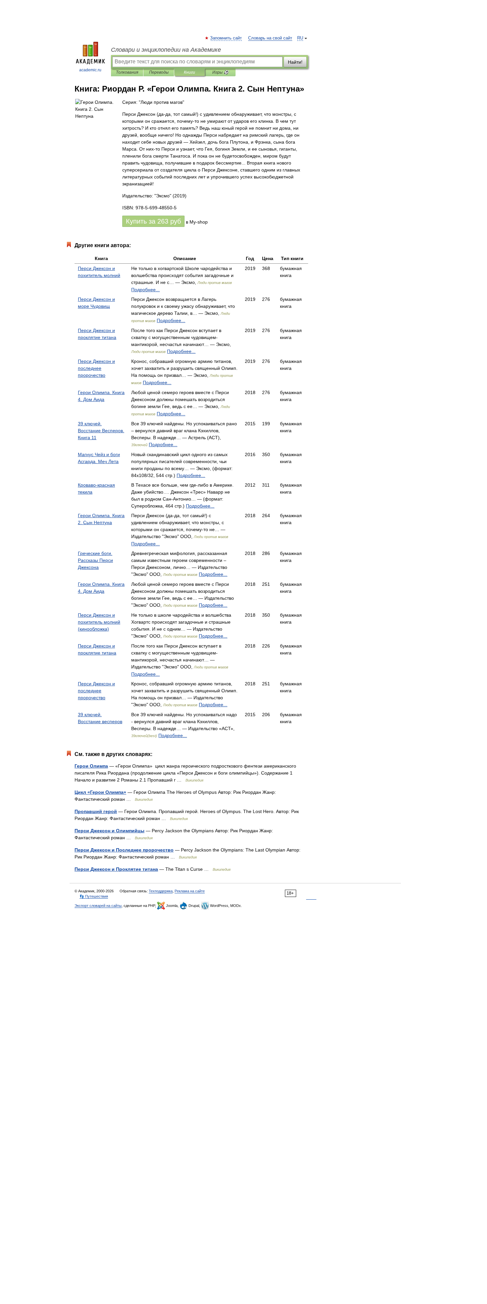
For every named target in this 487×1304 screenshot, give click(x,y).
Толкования (127, 72)
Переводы (159, 72)
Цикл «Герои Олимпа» (100, 792)
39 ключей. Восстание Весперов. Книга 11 (101, 430)
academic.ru (90, 70)
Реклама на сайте (190, 891)
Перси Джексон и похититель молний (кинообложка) (99, 622)
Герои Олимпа (91, 766)
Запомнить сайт (226, 38)
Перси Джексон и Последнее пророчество (124, 850)
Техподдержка (161, 891)
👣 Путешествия (94, 896)
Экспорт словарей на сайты (98, 906)
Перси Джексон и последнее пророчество (96, 368)
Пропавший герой (96, 811)
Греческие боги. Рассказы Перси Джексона (95, 560)
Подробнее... (145, 289)
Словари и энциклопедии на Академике (166, 49)
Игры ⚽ (220, 72)
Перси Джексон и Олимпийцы (109, 830)
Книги (189, 72)
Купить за (153, 221)
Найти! (295, 62)
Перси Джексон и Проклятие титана (116, 869)
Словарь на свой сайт (270, 38)
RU (300, 38)
